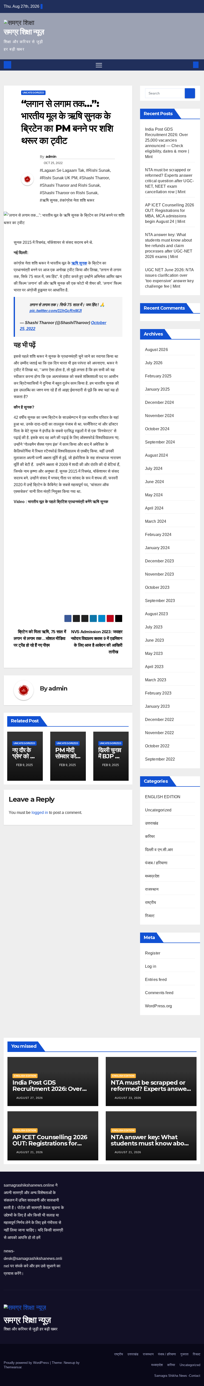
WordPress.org (158, 1006)
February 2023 (158, 693)
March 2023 (155, 680)
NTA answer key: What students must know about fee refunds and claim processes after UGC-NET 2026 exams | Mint (169, 246)
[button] (187, 65)
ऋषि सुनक (79, 263)
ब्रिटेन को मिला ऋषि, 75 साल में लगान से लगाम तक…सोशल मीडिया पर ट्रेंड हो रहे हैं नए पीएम (40, 638)
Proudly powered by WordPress (27, 1363)
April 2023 (154, 667)
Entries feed (156, 979)
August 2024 (156, 455)
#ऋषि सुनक (49, 200)
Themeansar (12, 1367)
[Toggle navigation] (99, 65)
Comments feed (159, 993)
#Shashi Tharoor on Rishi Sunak (69, 193)
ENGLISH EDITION (163, 797)
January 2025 (157, 389)
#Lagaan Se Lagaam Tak (62, 170)
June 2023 (154, 640)
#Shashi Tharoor (94, 178)
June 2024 (154, 482)
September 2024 (160, 442)
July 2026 (154, 363)
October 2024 (157, 429)
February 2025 (158, 376)
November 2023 (159, 574)
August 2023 (156, 614)
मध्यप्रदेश (152, 876)
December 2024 (159, 402)
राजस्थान (152, 889)
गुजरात (184, 1354)
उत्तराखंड (151, 823)
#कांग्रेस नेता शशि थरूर (77, 200)
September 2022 (160, 759)
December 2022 (159, 719)
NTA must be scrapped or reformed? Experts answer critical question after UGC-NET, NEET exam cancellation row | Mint (169, 181)
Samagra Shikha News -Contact (177, 1376)
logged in (40, 812)
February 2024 (158, 534)
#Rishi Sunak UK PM (58, 178)
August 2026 (156, 349)
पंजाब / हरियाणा (156, 863)
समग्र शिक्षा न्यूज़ (24, 31)
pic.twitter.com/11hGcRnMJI (56, 311)
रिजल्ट (150, 916)
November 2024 (159, 416)
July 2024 (154, 468)
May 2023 (154, 653)
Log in (150, 966)
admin (51, 156)
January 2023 (157, 706)
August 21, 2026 (30, 1152)
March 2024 (155, 521)
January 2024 (157, 548)
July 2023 (154, 627)
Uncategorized (33, 92)
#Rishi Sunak (98, 170)
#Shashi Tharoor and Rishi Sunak (70, 185)
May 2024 (154, 495)
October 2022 (157, 746)
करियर (150, 836)
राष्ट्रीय (150, 902)
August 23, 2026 (128, 1097)
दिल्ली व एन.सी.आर (159, 850)
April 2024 (154, 508)
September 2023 (160, 601)
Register (152, 953)
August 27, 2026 (30, 1097)
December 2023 (159, 561)
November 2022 (159, 733)
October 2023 (157, 587)
